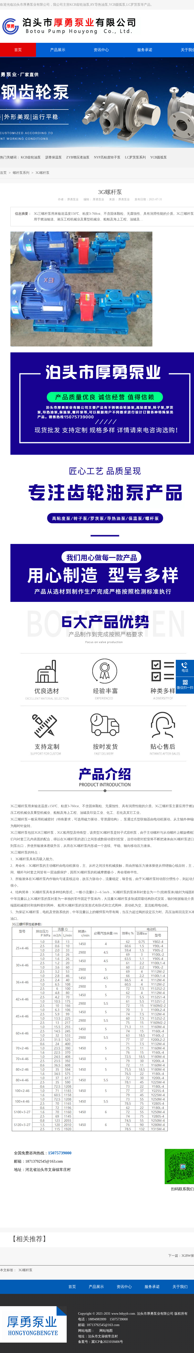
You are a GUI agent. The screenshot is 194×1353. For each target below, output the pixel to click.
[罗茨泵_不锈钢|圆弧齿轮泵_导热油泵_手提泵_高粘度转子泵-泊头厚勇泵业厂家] (33, 1341)
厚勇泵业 (73, 199)
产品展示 (96, 1287)
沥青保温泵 (53, 157)
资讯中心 (124, 1287)
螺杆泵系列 (21, 173)
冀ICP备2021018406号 (107, 1342)
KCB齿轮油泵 (31, 157)
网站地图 (106, 1330)
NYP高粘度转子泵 (107, 157)
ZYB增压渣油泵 (77, 157)
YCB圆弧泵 (158, 157)
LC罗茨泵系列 (135, 157)
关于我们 (180, 1287)
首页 (4, 173)
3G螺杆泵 (42, 173)
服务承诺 (152, 1287)
